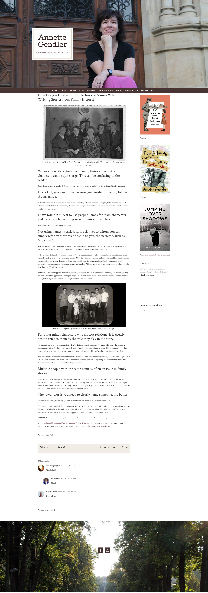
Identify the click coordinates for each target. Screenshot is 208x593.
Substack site (156, 272)
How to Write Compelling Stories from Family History (66, 423)
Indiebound (165, 255)
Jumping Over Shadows (83, 165)
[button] (152, 90)
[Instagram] (107, 550)
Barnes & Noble (153, 255)
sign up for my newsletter (99, 426)
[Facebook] (100, 550)
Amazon (143, 138)
